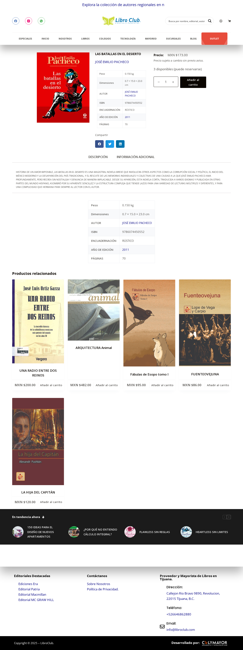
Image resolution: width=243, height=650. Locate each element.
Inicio (45, 38)
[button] (99, 144)
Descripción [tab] (98, 157)
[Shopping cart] (229, 21)
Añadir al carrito (193, 82)
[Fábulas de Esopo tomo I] (149, 323)
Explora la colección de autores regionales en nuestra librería (114, 4)
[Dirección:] (162, 593)
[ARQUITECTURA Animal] (94, 310)
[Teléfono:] (162, 611)
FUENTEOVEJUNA (205, 374)
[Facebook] (15, 21)
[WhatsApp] (41, 21)
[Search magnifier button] (209, 21)
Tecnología (128, 38)
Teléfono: (174, 608)
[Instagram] (28, 21)
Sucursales (173, 38)
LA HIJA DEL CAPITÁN (38, 492)
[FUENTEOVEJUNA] (205, 323)
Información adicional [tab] (136, 157)
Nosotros (65, 38)
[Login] (220, 21)
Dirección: (174, 587)
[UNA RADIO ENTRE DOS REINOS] (38, 321)
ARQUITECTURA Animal (94, 348)
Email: (171, 623)
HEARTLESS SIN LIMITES (212, 532)
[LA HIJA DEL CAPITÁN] (38, 441)
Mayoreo (151, 38)
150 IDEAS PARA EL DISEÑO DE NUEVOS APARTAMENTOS (40, 532)
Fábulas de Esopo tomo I (149, 374)
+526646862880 (178, 614)
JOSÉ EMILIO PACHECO (112, 62)
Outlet (214, 38)
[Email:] (162, 626)
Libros (85, 38)
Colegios (105, 38)
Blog (193, 38)
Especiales (25, 38)
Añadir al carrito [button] (51, 385)
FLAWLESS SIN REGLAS (155, 532)
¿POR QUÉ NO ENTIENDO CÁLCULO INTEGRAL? (100, 531)
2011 (127, 117)
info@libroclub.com (180, 629)
